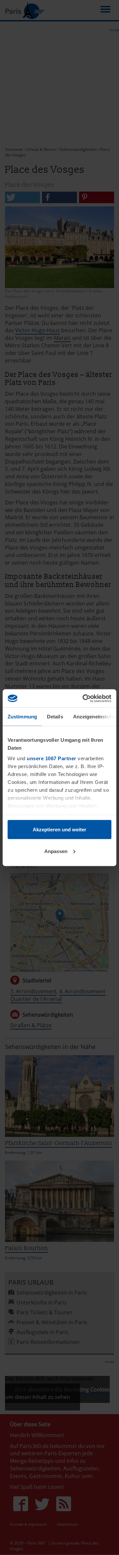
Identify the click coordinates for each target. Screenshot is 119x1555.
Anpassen (55, 851)
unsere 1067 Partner (51, 758)
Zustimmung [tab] (22, 716)
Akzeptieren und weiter (59, 829)
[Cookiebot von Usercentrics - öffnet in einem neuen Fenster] (84, 698)
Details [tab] (55, 716)
